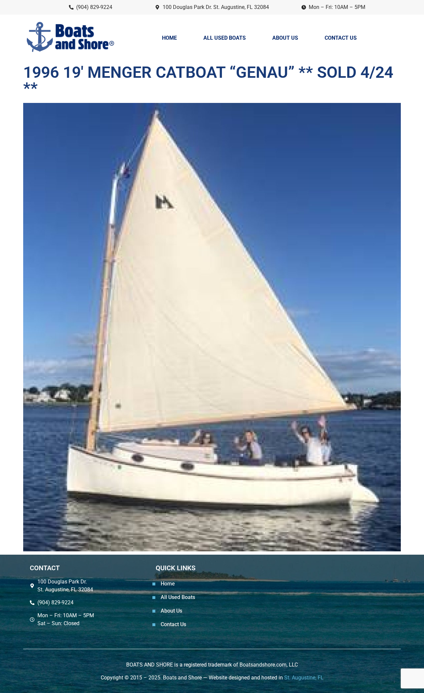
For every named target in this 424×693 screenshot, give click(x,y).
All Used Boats (224, 38)
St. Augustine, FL (304, 677)
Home (169, 38)
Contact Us (341, 38)
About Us (285, 38)
